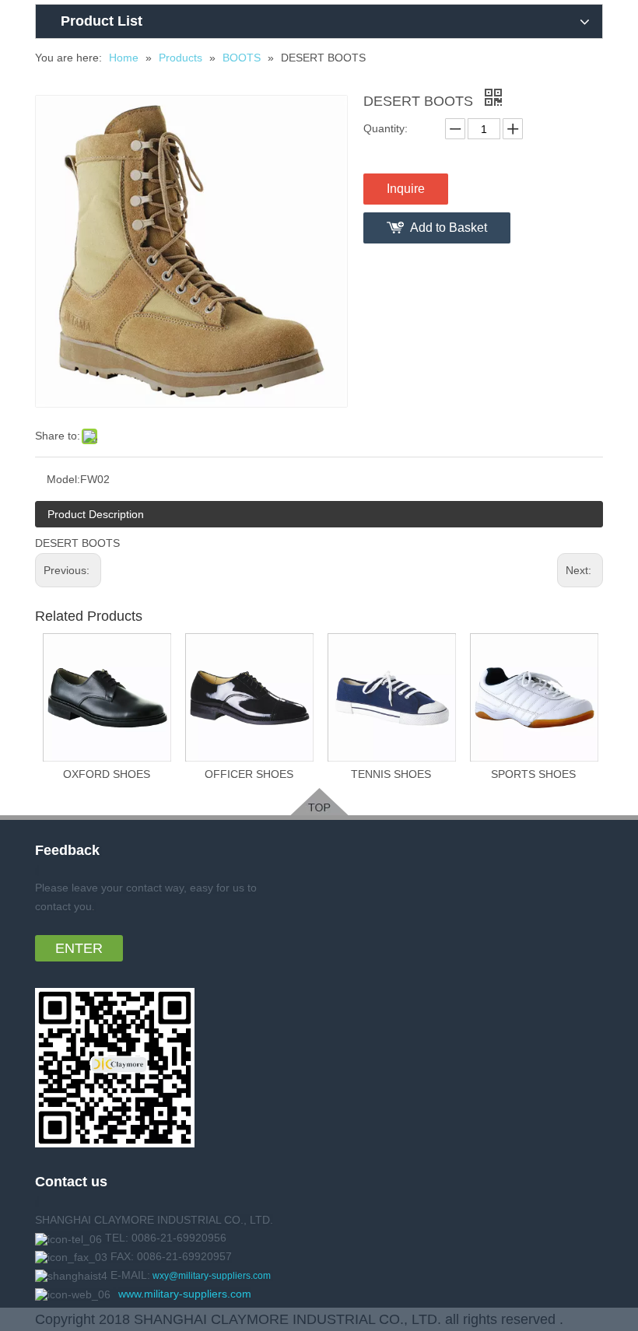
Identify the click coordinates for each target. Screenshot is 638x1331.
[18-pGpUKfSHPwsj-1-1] (319, 801)
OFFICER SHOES (249, 774)
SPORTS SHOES (533, 774)
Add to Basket (448, 227)
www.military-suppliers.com (184, 1293)
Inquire (406, 188)
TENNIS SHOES (391, 774)
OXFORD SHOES (106, 774)
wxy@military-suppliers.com (211, 1275)
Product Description (95, 514)
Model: (63, 479)
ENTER (79, 948)
